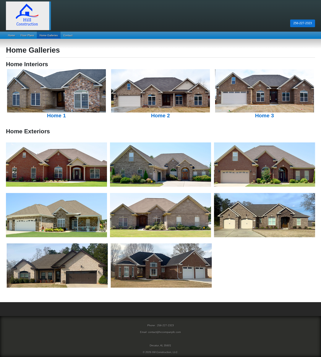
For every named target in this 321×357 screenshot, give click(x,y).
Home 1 (56, 115)
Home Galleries (49, 35)
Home (11, 35)
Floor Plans (27, 35)
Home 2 (160, 115)
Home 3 (264, 115)
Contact (67, 35)
